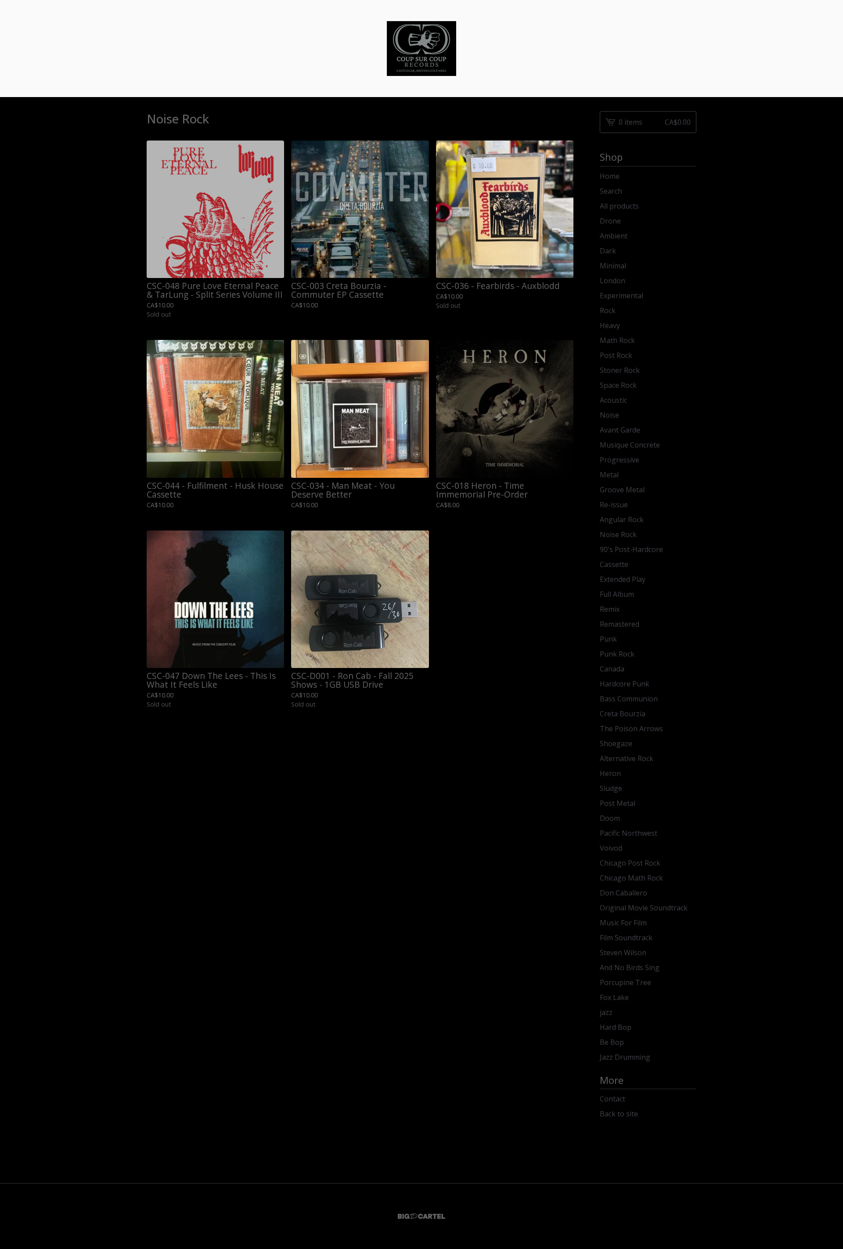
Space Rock (618, 385)
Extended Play (622, 579)
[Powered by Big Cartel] (421, 1216)
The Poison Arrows (631, 728)
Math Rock (617, 340)
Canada (612, 669)
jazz (606, 1012)
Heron (610, 773)
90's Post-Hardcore (631, 549)
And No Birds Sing (629, 967)
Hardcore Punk (624, 684)
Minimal (613, 266)
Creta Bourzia (622, 713)
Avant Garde (620, 430)
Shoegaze (616, 743)
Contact (612, 1099)
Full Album (617, 594)
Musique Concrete (630, 445)
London (612, 280)
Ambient (613, 236)
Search (611, 191)
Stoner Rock (620, 370)
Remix (610, 609)
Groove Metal (622, 490)
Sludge (611, 788)
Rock (608, 310)
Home (610, 176)
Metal (609, 475)
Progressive (619, 460)
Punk (608, 639)
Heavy (610, 325)
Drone (610, 221)
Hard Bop (615, 1027)
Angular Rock (622, 519)
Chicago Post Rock (630, 863)
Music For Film (623, 923)
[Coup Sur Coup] (421, 48)
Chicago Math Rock (631, 878)
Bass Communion (629, 699)
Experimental (621, 295)
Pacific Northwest (628, 833)
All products (619, 206)
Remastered (619, 624)
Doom (610, 818)
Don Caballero (623, 893)
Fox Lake (614, 997)
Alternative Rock (626, 758)
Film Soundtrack (626, 937)
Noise (609, 415)
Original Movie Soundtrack (644, 908)
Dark (608, 251)
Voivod (611, 848)
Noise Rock (618, 534)
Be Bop (612, 1042)
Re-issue (614, 504)
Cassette (614, 564)
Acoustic (613, 400)
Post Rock (616, 355)
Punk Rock (617, 654)
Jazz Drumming (625, 1057)
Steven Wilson (623, 952)
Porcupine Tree (625, 982)
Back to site (619, 1114)
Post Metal (617, 803)
